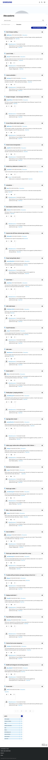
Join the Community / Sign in (39, 27)
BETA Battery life (8, 732)
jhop (8, 188)
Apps (5, 723)
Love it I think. (9, 53)
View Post (17, 38)
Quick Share (9, 279)
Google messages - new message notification (17, 97)
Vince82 (8, 598)
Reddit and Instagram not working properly (17, 665)
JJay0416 (9, 148)
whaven (9, 177)
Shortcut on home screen (12, 467)
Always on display (8, 721)
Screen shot (9, 686)
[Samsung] (7, 2)
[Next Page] (32, 711)
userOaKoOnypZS (10, 491)
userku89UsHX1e (10, 422)
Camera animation (11, 75)
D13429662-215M (10, 309)
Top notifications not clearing (13, 617)
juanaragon (9, 535)
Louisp (8, 470)
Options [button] (44, 25)
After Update (7, 719)
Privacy (2, 753)
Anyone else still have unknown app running (17, 233)
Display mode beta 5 (11, 595)
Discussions (24, 35)
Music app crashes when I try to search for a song (18, 553)
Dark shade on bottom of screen (14, 206)
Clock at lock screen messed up (14, 643)
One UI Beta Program (5, 24)
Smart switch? (9, 371)
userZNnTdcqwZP (10, 395)
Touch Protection (10, 327)
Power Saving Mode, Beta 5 (13, 258)
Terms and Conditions (6, 750)
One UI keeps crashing (12, 32)
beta (5, 727)
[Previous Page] (15, 711)
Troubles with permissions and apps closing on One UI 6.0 (20, 575)
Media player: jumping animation (14, 392)
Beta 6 (6, 729)
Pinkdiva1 (9, 209)
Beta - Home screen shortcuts (13, 510)
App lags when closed (11, 419)
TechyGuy (9, 620)
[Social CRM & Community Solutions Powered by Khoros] (44, 744)
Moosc (8, 374)
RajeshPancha (10, 352)
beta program (7, 736)
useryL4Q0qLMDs (10, 261)
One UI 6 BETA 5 (10, 532)
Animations (9, 185)
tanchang (9, 78)
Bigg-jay (8, 578)
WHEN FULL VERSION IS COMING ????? (16, 166)
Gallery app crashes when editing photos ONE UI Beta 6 (20, 445)
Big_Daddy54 (9, 668)
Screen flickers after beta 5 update (15, 123)
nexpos (8, 330)
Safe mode (9, 349)
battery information (8, 725)
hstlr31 (8, 689)
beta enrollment (7, 734)
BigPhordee (9, 35)
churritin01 (9, 169)
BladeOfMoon (10, 100)
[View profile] (5, 35)
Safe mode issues (10, 306)
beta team (6, 738)
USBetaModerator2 (12, 44)
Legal (2, 755)
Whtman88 (9, 236)
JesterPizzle (9, 282)
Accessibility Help (5, 748)
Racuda (8, 56)
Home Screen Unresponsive (13, 145)
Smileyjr (8, 448)
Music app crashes (10, 488)
